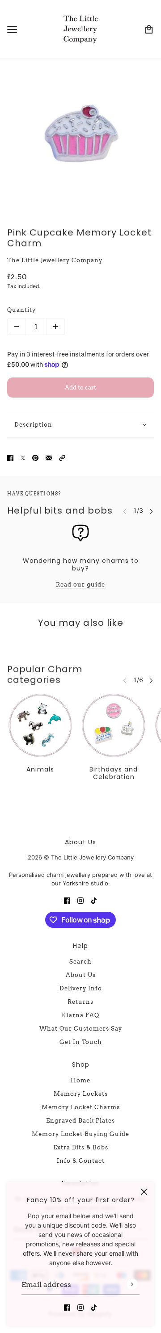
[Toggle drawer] (12, 29)
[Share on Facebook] (10, 457)
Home (80, 1080)
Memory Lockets (81, 1093)
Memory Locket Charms (81, 1107)
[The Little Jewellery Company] (80, 29)
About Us (81, 975)
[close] (144, 1191)
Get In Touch (80, 1042)
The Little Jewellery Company (54, 260)
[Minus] (16, 326)
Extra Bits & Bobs (80, 1147)
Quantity (21, 309)
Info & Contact (81, 1160)
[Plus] (55, 326)
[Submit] (132, 1285)
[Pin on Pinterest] (35, 457)
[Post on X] (23, 457)
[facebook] (67, 1307)
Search (80, 961)
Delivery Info (80, 988)
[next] (151, 511)
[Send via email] (48, 457)
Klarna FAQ (80, 1015)
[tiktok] (94, 1307)
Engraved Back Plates (80, 1120)
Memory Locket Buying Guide (80, 1134)
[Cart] (149, 29)
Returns (80, 1001)
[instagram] (80, 1307)
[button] (62, 457)
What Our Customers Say (80, 1028)
